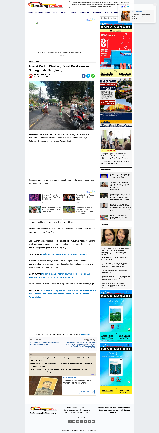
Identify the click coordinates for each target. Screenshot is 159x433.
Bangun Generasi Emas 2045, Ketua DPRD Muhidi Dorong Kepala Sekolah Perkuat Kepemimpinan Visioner (114, 285)
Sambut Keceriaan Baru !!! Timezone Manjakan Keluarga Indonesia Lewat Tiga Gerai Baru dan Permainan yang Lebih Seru (115, 278)
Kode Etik (108, 407)
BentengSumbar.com (79, 430)
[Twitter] (73, 421)
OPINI (106, 12)
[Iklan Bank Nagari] (116, 342)
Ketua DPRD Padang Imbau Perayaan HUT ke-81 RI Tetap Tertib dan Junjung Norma (119, 217)
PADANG (64, 12)
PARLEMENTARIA (85, 12)
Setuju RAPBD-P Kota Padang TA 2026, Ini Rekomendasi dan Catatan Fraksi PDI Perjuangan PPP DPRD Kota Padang (114, 264)
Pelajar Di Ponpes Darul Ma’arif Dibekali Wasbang (64, 254)
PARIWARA (114, 12)
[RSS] (93, 421)
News (47, 12)
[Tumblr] (89, 421)
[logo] (43, 411)
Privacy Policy (70, 413)
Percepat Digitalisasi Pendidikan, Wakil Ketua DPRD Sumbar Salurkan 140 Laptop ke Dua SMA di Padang (115, 156)
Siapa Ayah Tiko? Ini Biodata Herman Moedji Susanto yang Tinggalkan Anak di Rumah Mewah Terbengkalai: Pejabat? (80, 345)
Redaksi (101, 407)
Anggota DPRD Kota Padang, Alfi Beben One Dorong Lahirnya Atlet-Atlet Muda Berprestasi (120, 176)
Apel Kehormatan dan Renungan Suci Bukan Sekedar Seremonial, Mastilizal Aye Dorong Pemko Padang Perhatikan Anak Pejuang (120, 197)
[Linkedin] (85, 421)
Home (30, 12)
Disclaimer (86, 410)
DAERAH (73, 12)
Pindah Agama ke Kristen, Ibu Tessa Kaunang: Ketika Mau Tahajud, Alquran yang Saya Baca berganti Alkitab (115, 251)
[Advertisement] (62, 159)
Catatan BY (83, 407)
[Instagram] (81, 421)
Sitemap (87, 413)
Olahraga (97, 12)
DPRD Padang (72, 407)
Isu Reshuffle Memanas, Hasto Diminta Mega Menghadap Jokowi (44, 343)
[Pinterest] (77, 421)
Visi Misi (79, 413)
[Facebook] (70, 421)
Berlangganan (69, 410)
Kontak (78, 410)
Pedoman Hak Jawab (107, 410)
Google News (85, 334)
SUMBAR (55, 12)
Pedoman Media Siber (121, 407)
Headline (39, 12)
